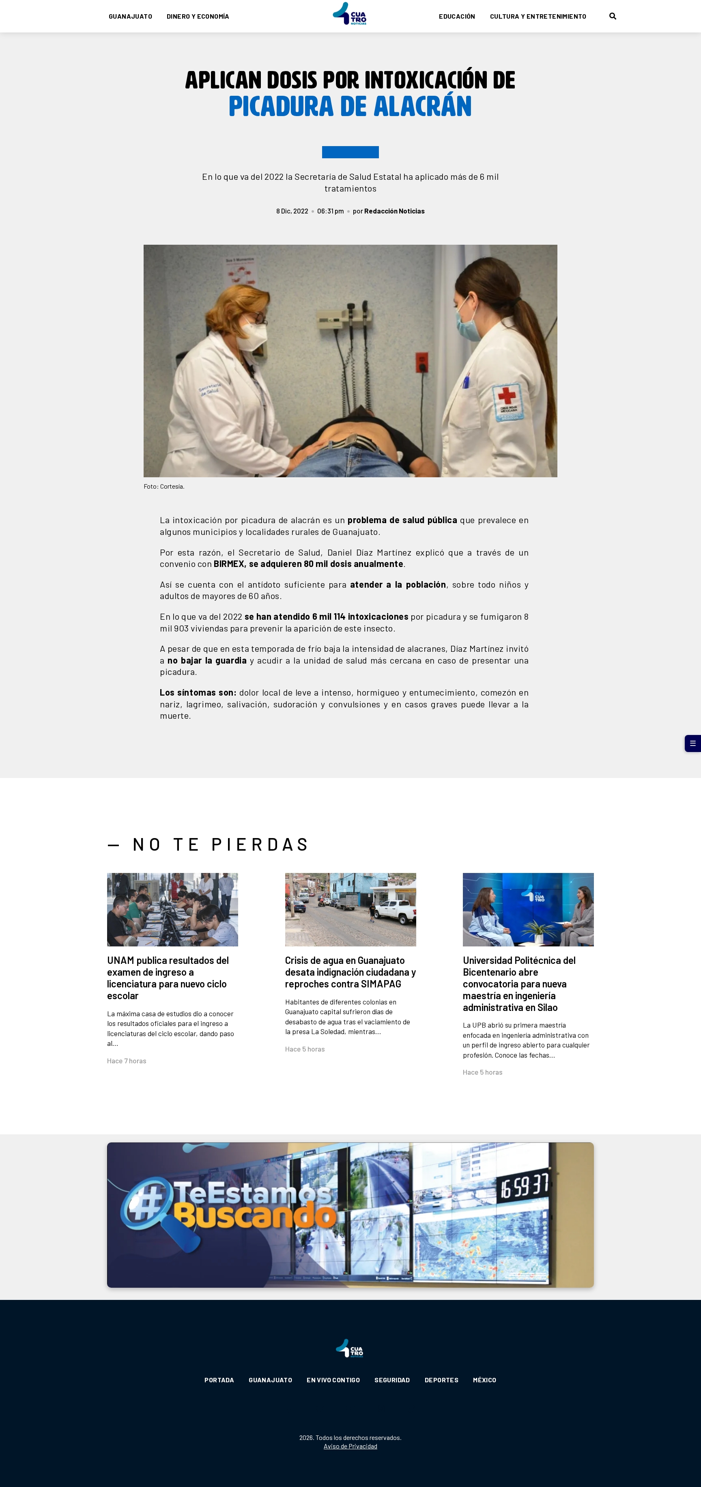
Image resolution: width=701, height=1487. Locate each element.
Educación (457, 16)
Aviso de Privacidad (350, 1446)
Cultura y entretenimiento (538, 16)
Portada (219, 1380)
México (484, 1380)
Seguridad (392, 1380)
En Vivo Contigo (333, 1380)
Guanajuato (130, 16)
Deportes (441, 1380)
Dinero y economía (198, 16)
